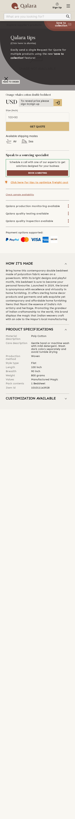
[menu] (37, 16)
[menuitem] (37, 16)
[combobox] (34, 16)
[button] (37, 264)
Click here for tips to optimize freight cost (39, 182)
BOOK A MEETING (37, 173)
